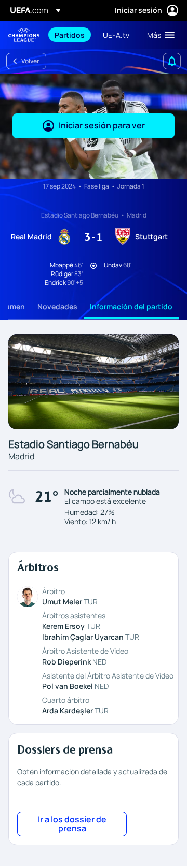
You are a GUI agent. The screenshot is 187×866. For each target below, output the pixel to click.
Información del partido (131, 306)
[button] (158, 34)
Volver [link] (30, 60)
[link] (69, 34)
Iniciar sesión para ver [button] (102, 125)
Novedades (57, 306)
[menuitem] (70, 34)
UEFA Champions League (23, 35)
